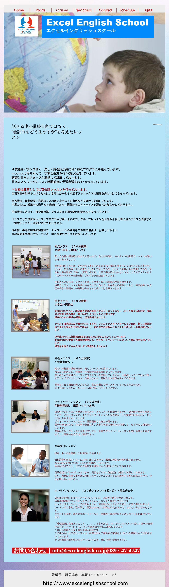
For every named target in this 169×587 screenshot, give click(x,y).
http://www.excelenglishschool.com (85, 583)
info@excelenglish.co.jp (79, 550)
